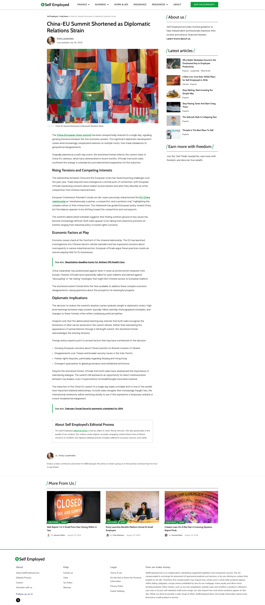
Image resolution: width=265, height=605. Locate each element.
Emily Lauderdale (65, 38)
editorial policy (80, 430)
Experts (185, 71)
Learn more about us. (179, 38)
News (64, 522)
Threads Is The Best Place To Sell (197, 130)
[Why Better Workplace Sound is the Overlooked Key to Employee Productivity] (173, 63)
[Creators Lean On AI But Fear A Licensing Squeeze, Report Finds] (191, 507)
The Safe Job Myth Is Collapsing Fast (199, 117)
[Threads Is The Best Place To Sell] (173, 134)
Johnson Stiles (59, 535)
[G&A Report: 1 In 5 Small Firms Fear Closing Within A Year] (73, 507)
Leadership (194, 71)
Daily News (53, 522)
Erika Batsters (118, 535)
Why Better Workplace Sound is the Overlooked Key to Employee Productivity (199, 63)
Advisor (185, 84)
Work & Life (205, 71)
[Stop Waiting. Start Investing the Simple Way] (173, 94)
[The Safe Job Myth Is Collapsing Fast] (173, 120)
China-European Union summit (74, 135)
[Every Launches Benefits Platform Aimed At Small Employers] (132, 507)
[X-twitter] (18, 600)
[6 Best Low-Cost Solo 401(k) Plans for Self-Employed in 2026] (173, 80)
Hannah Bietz (177, 535)
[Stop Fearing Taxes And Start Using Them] (173, 107)
